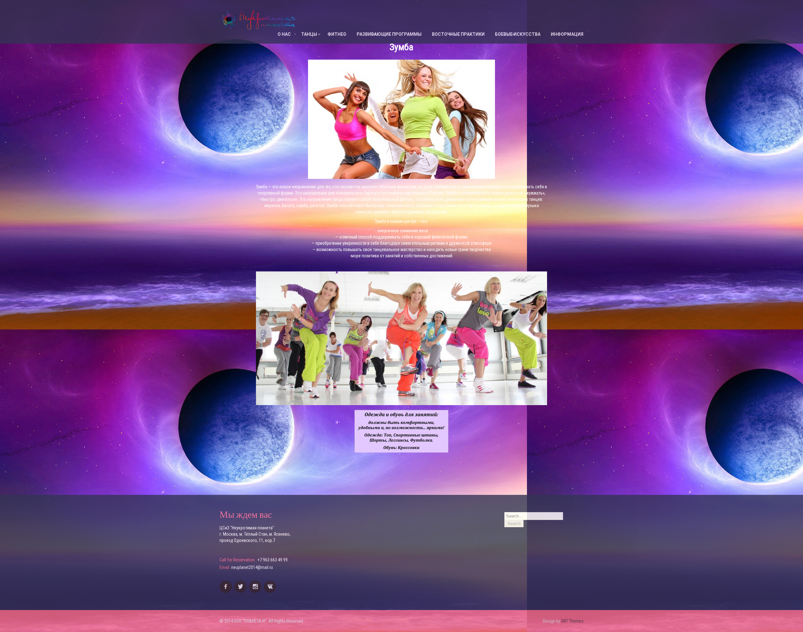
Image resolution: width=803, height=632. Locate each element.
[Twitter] (241, 591)
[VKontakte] (271, 591)
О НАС (284, 34)
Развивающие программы (389, 34)
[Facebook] (226, 591)
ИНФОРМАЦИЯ (567, 34)
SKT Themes (572, 621)
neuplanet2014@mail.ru (252, 567)
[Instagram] (256, 591)
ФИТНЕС (336, 34)
